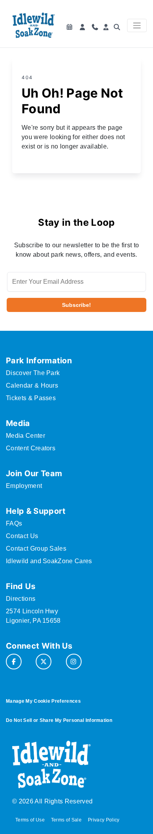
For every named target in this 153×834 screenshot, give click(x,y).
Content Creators (30, 448)
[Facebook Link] (14, 661)
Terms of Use (30, 820)
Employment (24, 485)
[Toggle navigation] (137, 25)
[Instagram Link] (74, 661)
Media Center (25, 435)
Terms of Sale (66, 820)
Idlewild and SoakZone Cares (49, 561)
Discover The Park (33, 373)
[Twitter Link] (43, 661)
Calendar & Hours (32, 385)
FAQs (14, 523)
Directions (20, 598)
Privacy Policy (103, 820)
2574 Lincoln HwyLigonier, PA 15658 (33, 616)
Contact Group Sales (36, 548)
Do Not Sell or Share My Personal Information (59, 720)
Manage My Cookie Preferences (43, 701)
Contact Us (22, 536)
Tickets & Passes (31, 398)
